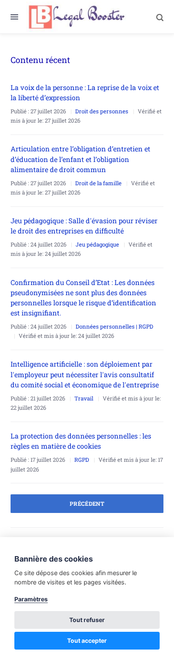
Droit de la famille (98, 183)
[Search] (155, 17)
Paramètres (31, 599)
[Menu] (18, 17)
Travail (83, 398)
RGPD (81, 459)
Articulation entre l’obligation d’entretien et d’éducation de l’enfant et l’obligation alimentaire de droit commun (80, 158)
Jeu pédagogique (97, 244)
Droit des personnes (101, 111)
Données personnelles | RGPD (114, 326)
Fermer (141, 17)
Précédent (87, 503)
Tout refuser (87, 619)
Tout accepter (87, 640)
